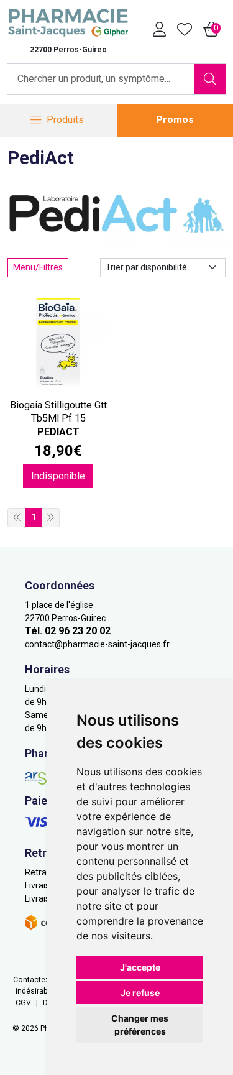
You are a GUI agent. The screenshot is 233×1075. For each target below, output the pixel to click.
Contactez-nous (41, 980)
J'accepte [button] (140, 967)
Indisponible (58, 476)
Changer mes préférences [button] (139, 1024)
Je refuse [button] (140, 992)
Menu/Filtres (38, 267)
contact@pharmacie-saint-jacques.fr (97, 644)
